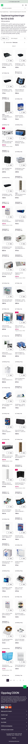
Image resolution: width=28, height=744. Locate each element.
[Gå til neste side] (23, 680)
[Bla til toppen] (24, 686)
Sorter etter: (9, 42)
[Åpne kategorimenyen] (25, 5)
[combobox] (14, 8)
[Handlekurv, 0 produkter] (22, 5)
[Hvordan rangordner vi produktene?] (4, 42)
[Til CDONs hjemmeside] (2, 5)
